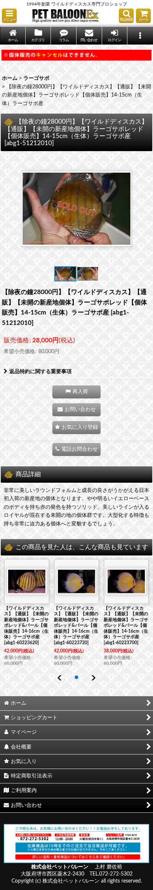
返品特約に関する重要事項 (40, 371)
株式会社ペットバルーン (60, 867)
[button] (9, 16)
